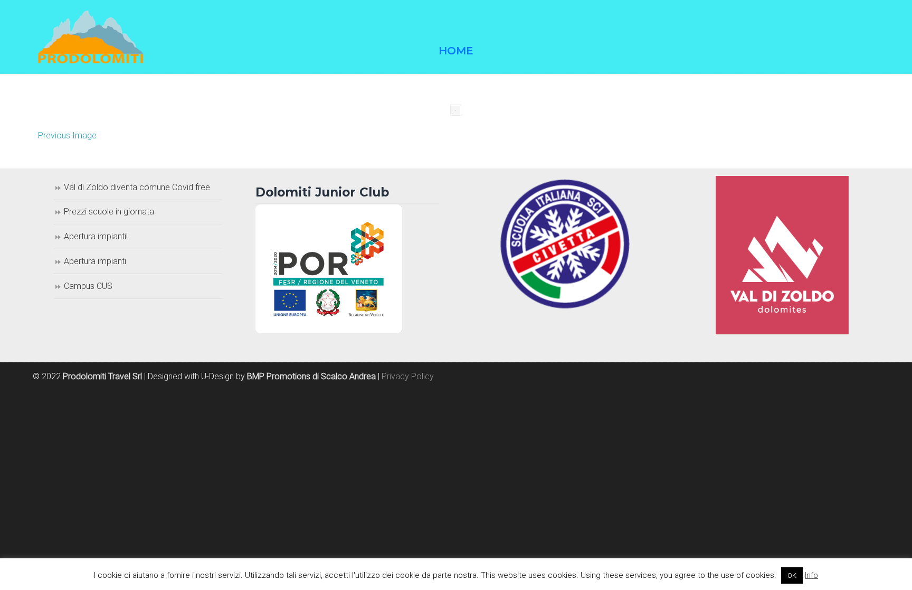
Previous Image (67, 135)
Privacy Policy (408, 376)
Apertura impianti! (96, 236)
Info (811, 575)
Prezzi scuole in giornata (109, 212)
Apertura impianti (95, 261)
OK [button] (791, 575)
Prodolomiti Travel (91, 37)
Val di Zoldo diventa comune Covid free (137, 187)
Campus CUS (88, 286)
